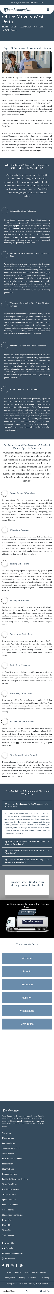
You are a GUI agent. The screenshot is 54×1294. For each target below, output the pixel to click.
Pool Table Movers (10, 1205)
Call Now (47, 1291)
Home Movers (8, 1138)
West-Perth (38, 26)
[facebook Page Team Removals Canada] (3, 1266)
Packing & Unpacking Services (15, 1179)
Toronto (27, 971)
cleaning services (42, 424)
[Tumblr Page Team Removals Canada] (17, 1266)
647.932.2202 (16, 776)
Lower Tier (25, 26)
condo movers (7, 737)
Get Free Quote (9, 1291)
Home (5, 26)
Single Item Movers (10, 1184)
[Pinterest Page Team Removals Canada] (21, 1266)
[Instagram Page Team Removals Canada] (12, 1266)
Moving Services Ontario (12, 1215)
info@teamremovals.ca (22, 3)
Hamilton (27, 997)
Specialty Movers (9, 1199)
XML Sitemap (8, 1235)
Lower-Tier (7, 1220)
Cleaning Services (9, 1174)
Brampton (27, 984)
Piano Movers (7, 1164)
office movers (37, 142)
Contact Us (32, 1278)
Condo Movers (8, 1210)
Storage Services (9, 1194)
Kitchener (27, 958)
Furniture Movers (9, 1143)
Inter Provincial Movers (12, 1159)
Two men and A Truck (11, 1148)
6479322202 (38, 3)
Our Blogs (21, 1278)
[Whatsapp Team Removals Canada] (27, 1291)
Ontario (14, 26)
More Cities (27, 1023)
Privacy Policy (10, 1278)
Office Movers (8, 1153)
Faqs (26, 1273)
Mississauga (27, 1010)
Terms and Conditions (38, 1273)
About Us (18, 1273)
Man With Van (8, 1169)
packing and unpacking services (37, 588)
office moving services (13, 325)
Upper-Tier (6, 1225)
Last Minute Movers (10, 1189)
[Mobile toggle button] (48, 9)
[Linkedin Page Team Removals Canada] (7, 1266)
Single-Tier (7, 1230)
